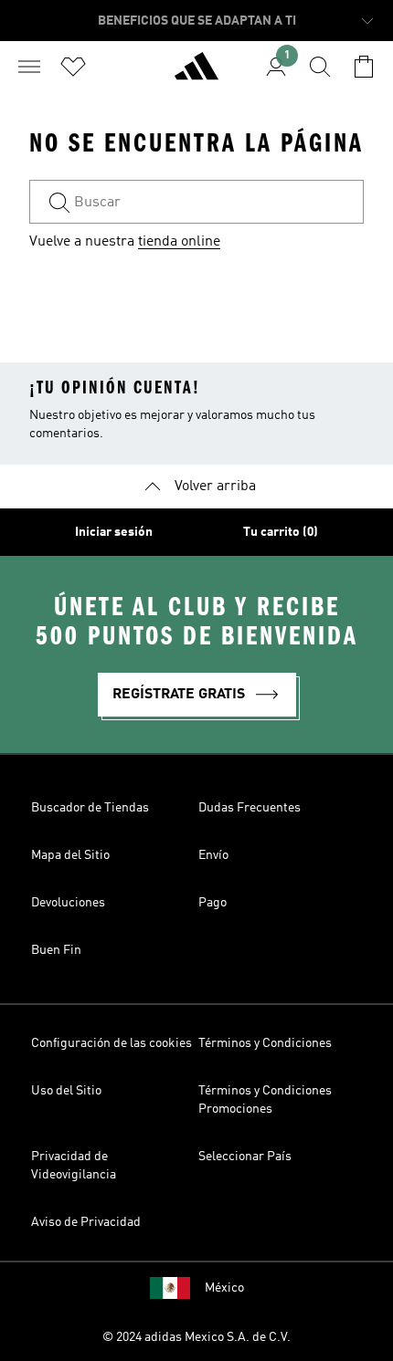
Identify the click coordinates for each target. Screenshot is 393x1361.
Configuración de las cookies (111, 1043)
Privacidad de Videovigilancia (73, 1165)
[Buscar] (320, 67)
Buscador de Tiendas (90, 807)
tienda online (179, 242)
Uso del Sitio (66, 1090)
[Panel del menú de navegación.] (29, 67)
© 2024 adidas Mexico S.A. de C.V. (196, 1337)
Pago (212, 902)
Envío (213, 855)
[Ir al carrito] (364, 67)
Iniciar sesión (114, 532)
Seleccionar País (245, 1156)
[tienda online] (196, 74)
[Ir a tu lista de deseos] (73, 67)
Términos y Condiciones (265, 1043)
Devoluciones (68, 902)
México (224, 1288)
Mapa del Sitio (70, 855)
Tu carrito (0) (280, 532)
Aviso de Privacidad (86, 1222)
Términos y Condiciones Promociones (265, 1099)
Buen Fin (56, 950)
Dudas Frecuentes (249, 807)
